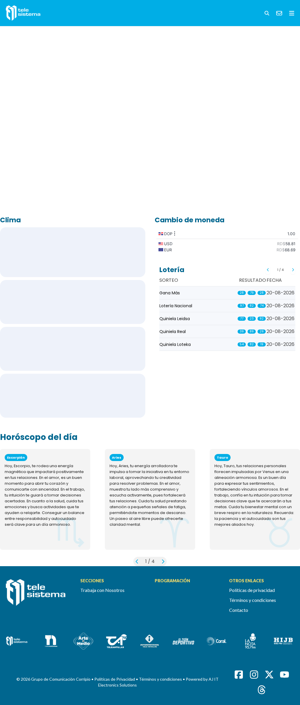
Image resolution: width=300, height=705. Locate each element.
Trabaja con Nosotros (102, 590)
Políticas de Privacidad (115, 679)
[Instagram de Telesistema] (254, 674)
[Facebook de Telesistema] (238, 674)
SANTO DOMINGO (72, 252)
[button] (267, 13)
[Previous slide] (267, 269)
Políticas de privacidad (252, 590)
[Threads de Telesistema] (261, 689)
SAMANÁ (72, 396)
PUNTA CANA (72, 302)
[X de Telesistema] (269, 674)
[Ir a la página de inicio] (38, 596)
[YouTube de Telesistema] (284, 674)
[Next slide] (292, 269)
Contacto (238, 610)
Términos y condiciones (252, 600)
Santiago (72, 349)
